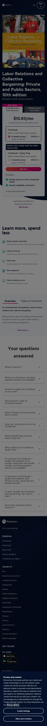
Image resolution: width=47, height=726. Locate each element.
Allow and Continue (24, 718)
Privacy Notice (13, 704)
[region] (23, 698)
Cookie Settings (23, 711)
